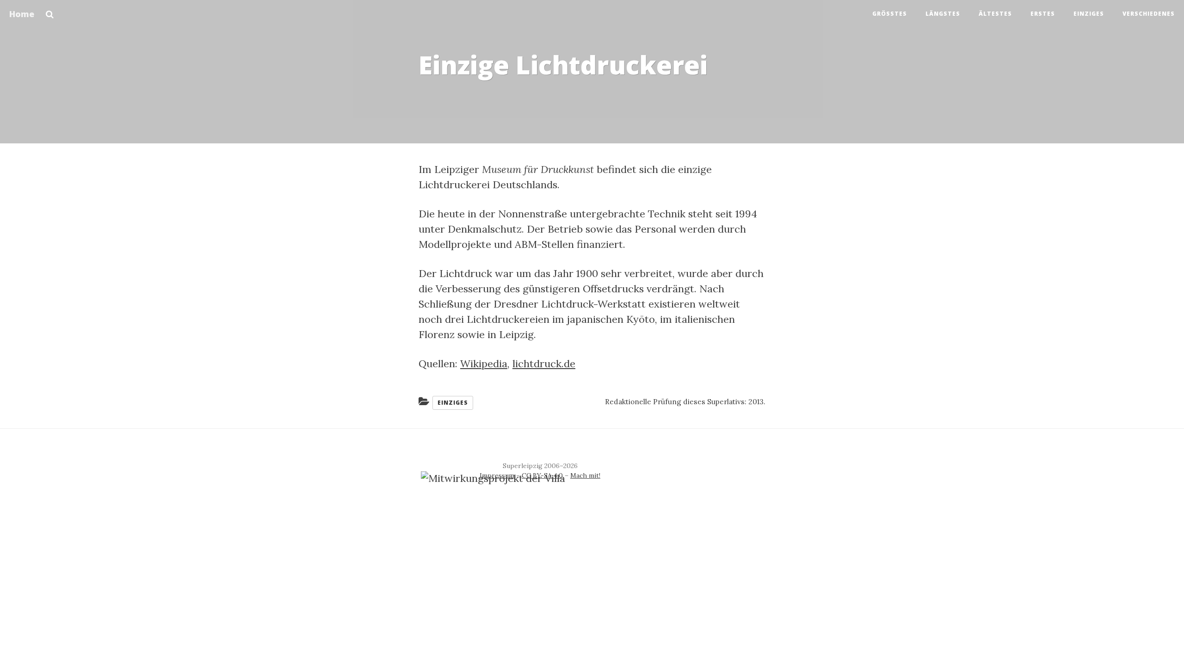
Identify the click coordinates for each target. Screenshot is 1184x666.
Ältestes (995, 14)
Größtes (889, 14)
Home (21, 13)
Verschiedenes (1148, 14)
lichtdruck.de (543, 363)
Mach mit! (585, 475)
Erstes (1042, 14)
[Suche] (50, 11)
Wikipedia (483, 363)
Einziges (1088, 14)
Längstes (942, 14)
